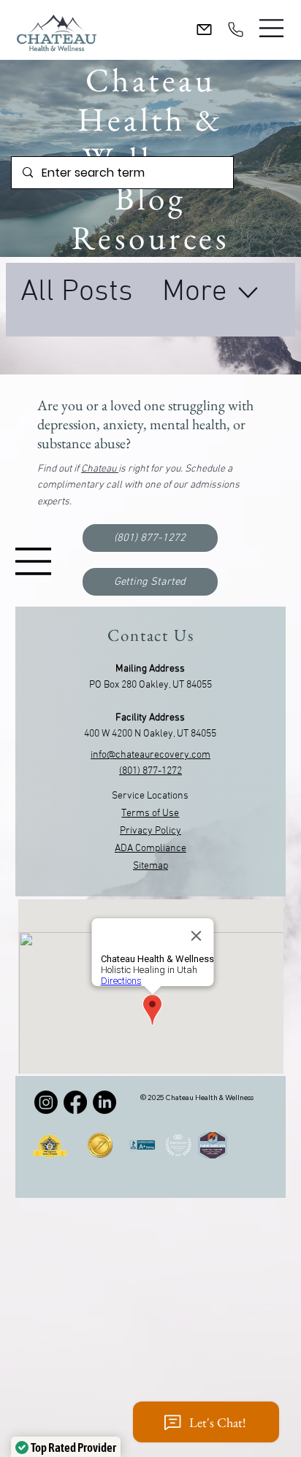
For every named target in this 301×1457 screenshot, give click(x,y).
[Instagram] (46, 1102)
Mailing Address (150, 669)
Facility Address (150, 718)
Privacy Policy (150, 831)
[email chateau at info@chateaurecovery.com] (204, 29)
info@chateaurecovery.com (150, 755)
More (194, 292)
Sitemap (150, 866)
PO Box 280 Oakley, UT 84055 (150, 685)
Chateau (99, 469)
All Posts (76, 292)
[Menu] (272, 28)
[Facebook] (75, 1102)
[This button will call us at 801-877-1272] (235, 29)
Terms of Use (150, 813)
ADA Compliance (150, 848)
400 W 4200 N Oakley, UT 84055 (150, 734)
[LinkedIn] (104, 1102)
